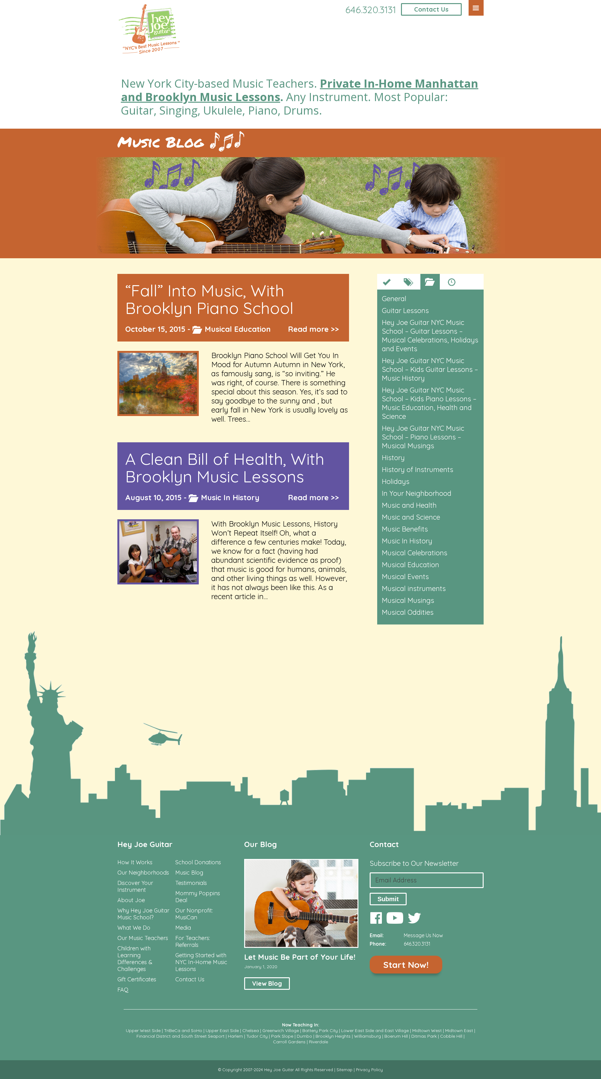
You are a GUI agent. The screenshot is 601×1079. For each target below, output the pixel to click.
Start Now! (406, 964)
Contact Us (431, 9)
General (394, 298)
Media (183, 927)
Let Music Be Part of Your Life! (299, 957)
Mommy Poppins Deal (197, 897)
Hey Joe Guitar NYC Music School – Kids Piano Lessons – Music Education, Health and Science (429, 403)
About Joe (131, 900)
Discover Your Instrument (135, 886)
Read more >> (313, 329)
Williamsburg (367, 1036)
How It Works (134, 862)
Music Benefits (405, 529)
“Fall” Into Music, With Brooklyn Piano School (209, 299)
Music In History (230, 497)
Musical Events (405, 576)
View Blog (267, 983)
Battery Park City (320, 1030)
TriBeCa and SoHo (183, 1030)
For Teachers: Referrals (192, 941)
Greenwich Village (280, 1030)
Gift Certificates (136, 979)
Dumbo (304, 1036)
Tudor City (257, 1036)
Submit (388, 899)
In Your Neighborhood (416, 493)
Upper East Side (222, 1030)
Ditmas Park (424, 1036)
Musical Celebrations (414, 552)
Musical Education (238, 329)
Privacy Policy (369, 1069)
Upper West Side (143, 1030)
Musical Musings (408, 600)
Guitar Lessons (405, 310)
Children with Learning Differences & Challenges (134, 959)
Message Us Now (423, 935)
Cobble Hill (451, 1036)
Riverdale (318, 1042)
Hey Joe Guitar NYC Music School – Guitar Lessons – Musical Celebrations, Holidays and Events (430, 335)
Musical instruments (414, 588)
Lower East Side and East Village (375, 1030)
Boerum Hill (396, 1036)
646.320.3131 (370, 10)
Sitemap (344, 1069)
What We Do (133, 927)
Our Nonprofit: (194, 910)
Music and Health (409, 505)
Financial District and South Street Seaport (180, 1036)
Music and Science (411, 517)
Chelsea (250, 1030)
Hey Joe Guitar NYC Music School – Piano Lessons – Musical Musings (423, 437)
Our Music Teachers (142, 938)
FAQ (122, 989)
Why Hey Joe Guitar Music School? (143, 914)
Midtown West (427, 1030)
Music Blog (160, 142)
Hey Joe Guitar (144, 844)
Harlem (235, 1036)
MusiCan (186, 917)
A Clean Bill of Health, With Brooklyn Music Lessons (224, 467)
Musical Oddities (408, 612)
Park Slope (282, 1036)
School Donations (198, 862)
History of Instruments (417, 469)
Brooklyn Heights (333, 1036)
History (393, 457)
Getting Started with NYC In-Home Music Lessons (201, 962)
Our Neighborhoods (143, 872)
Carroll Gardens (289, 1042)
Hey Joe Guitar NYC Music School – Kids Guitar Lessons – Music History (430, 369)
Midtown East (459, 1030)
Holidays (395, 481)
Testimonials (191, 883)
